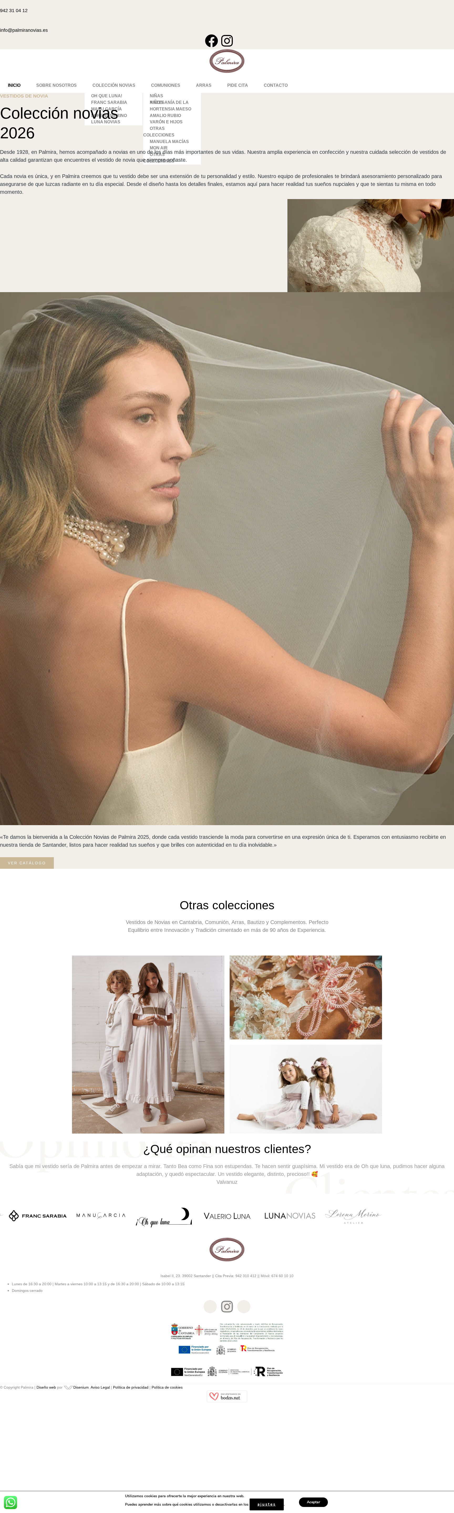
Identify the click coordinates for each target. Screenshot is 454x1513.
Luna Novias (105, 122)
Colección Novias (113, 85)
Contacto (276, 85)
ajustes (266, 1504)
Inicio (14, 85)
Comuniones (165, 85)
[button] (114, 85)
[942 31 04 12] (1, 2)
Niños (156, 102)
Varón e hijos (166, 122)
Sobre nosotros (56, 85)
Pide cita (237, 85)
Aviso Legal (100, 1387)
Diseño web (46, 1387)
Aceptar (313, 1502)
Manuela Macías (169, 141)
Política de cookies (167, 1387)
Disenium (81, 1387)
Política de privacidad (130, 1387)
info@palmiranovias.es (24, 30)
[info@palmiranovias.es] (2, 22)
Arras (203, 85)
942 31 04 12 (14, 10)
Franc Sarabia (109, 102)
